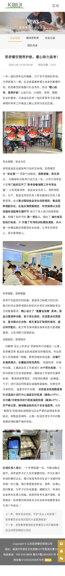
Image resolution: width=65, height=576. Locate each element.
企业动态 (40, 27)
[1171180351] (61, 551)
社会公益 (50, 37)
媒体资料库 (32, 37)
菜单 (55, 6)
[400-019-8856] (61, 543)
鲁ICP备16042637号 (44, 554)
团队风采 (32, 45)
